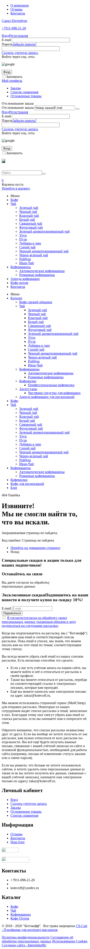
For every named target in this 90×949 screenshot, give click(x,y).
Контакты (17, 13)
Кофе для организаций (27, 484)
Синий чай (27, 247)
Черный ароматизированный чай (44, 251)
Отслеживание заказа (18, 107)
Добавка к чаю (30, 243)
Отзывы (16, 9)
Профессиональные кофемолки (51, 385)
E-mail (6, 40)
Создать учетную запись (20, 53)
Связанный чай (30, 223)
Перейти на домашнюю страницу (35, 548)
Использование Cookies (69, 941)
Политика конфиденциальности (26, 937)
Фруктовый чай (31, 227)
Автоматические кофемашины (42, 271)
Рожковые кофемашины (37, 275)
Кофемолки (27, 381)
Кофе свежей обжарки (35, 302)
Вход (5, 36)
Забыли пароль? (24, 44)
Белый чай (27, 219)
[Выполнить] (77, 108)
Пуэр (23, 239)
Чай (13, 204)
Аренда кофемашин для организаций (46, 397)
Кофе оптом (19, 283)
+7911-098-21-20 (14, 28)
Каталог (16, 298)
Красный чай (29, 215)
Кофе (14, 200)
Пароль (7, 44)
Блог (13, 488)
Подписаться (12, 613)
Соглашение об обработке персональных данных (37, 939)
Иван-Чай (26, 263)
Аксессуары (28, 389)
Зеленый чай (28, 208)
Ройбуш (25, 259)
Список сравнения (24, 92)
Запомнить (14, 77)
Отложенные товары (26, 96)
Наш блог (17, 842)
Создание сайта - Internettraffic (24, 945)
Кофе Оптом (19, 918)
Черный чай (28, 211)
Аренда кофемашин (25, 279)
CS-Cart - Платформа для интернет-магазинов (44, 928)
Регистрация (18, 36)
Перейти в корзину (16, 188)
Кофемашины (20, 267)
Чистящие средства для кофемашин (54, 393)
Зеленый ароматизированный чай (44, 231)
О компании (19, 5)
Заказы (15, 88)
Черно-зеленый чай (33, 255)
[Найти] (44, 173)
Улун (23, 235)
